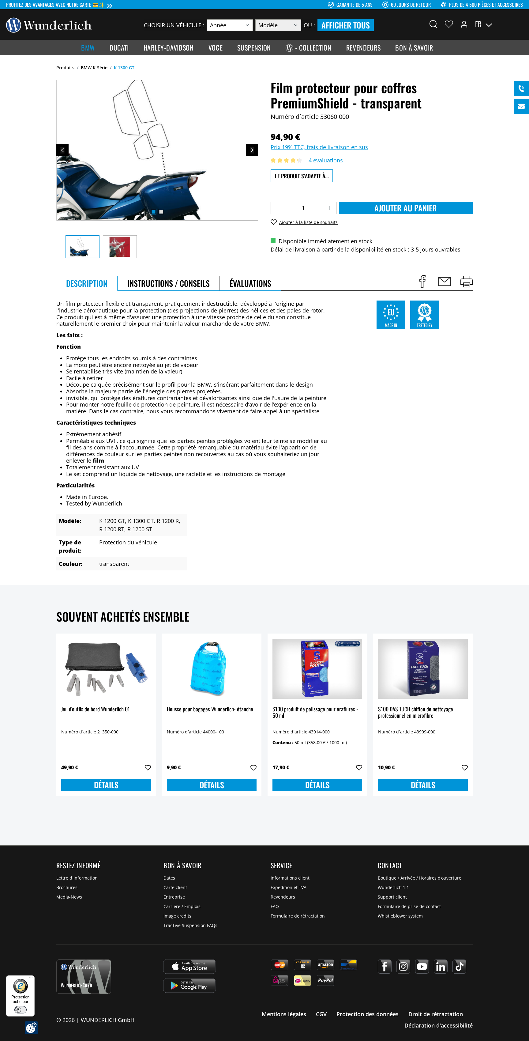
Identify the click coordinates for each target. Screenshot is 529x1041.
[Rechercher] (433, 24)
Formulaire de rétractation (298, 916)
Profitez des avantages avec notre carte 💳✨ (55, 4)
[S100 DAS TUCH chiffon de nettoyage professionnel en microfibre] (423, 669)
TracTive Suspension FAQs (190, 925)
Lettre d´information (77, 878)
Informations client (290, 878)
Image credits (177, 916)
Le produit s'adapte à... (302, 176)
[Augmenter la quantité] (330, 208)
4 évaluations (326, 160)
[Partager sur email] (444, 281)
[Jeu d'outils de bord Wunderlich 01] (106, 669)
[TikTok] (459, 967)
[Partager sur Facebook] (422, 281)
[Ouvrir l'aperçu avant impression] (466, 281)
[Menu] (31, 979)
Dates (169, 878)
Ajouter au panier (405, 208)
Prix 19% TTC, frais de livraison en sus (319, 147)
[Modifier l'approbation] (31, 1027)
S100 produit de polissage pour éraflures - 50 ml (315, 713)
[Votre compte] (464, 24)
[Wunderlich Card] (83, 977)
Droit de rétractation (435, 1014)
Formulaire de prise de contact (409, 906)
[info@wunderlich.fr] (521, 106)
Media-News (69, 897)
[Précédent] (62, 150)
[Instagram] (403, 967)
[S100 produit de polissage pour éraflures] (317, 669)
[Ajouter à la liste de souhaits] (148, 768)
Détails (106, 785)
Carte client (175, 887)
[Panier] (519, 24)
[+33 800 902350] (521, 88)
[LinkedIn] (441, 967)
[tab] (87, 283)
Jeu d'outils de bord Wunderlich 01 (95, 709)
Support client (392, 897)
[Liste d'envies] (449, 24)
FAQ (275, 906)
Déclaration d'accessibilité (438, 1025)
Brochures (66, 887)
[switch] (20, 1009)
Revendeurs (283, 897)
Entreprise (174, 897)
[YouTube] (422, 967)
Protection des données (367, 1014)
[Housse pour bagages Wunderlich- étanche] (212, 669)
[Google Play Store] (189, 986)
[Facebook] (385, 967)
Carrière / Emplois (182, 906)
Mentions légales (284, 1014)
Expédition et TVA (288, 887)
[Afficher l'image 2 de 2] (161, 212)
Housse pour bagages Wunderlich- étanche (210, 709)
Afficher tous (345, 25)
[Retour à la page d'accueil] (49, 24)
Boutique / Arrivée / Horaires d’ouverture (419, 878)
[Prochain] (252, 150)
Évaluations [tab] (250, 283)
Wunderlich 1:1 (393, 887)
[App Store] (189, 967)
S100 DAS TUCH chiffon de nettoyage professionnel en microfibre (415, 713)
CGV (321, 1014)
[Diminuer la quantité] (277, 208)
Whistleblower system (400, 916)
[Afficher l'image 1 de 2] (153, 212)
